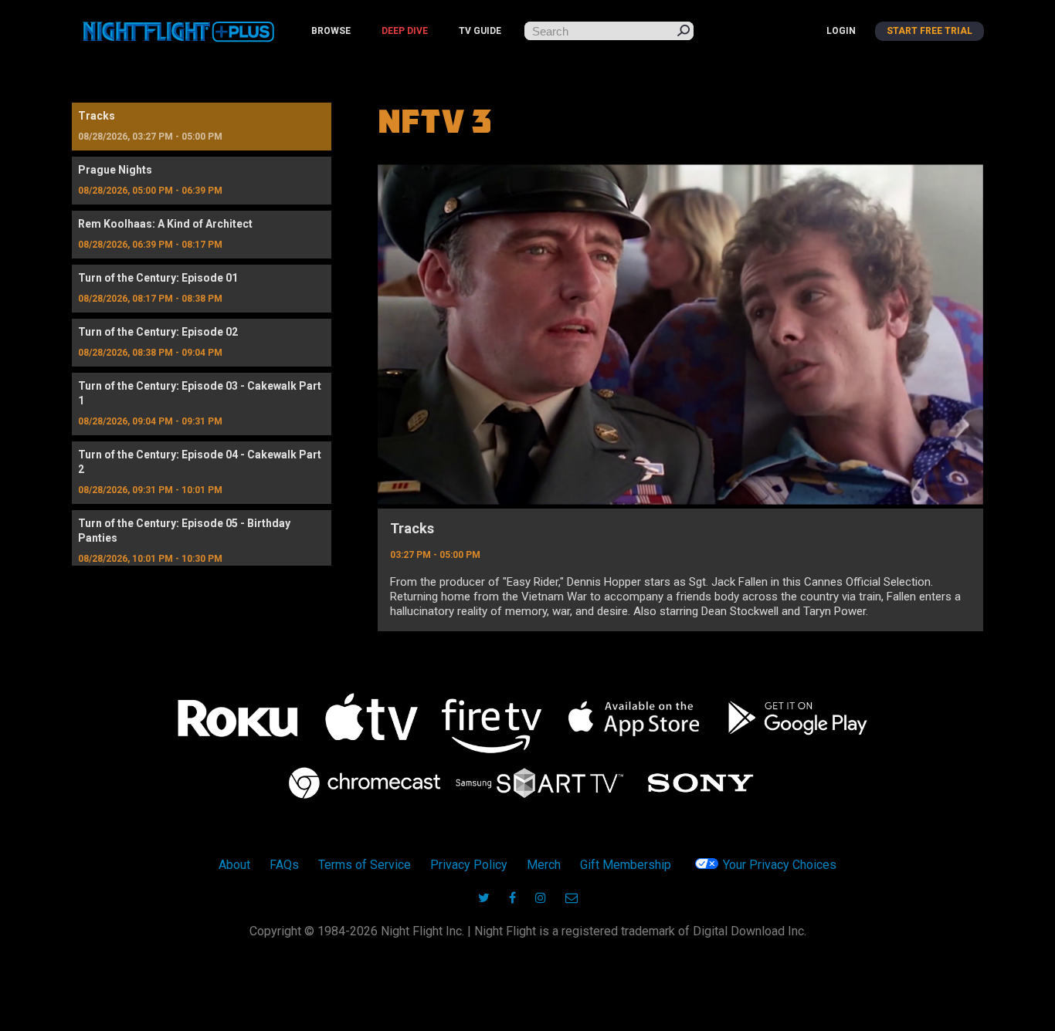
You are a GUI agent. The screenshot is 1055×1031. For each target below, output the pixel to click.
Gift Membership (625, 864)
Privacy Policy (468, 864)
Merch (544, 864)
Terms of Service (364, 864)
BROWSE (331, 30)
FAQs (284, 864)
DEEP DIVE (405, 30)
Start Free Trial (929, 30)
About (234, 864)
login (841, 30)
